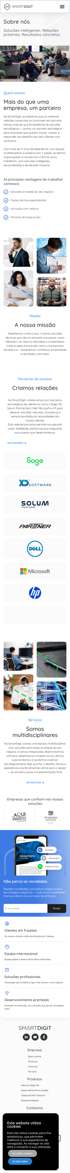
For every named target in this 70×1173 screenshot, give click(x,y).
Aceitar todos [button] (20, 1161)
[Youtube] (35, 1037)
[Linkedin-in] (26, 1037)
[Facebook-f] (43, 1037)
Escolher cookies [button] (22, 1153)
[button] (62, 6)
